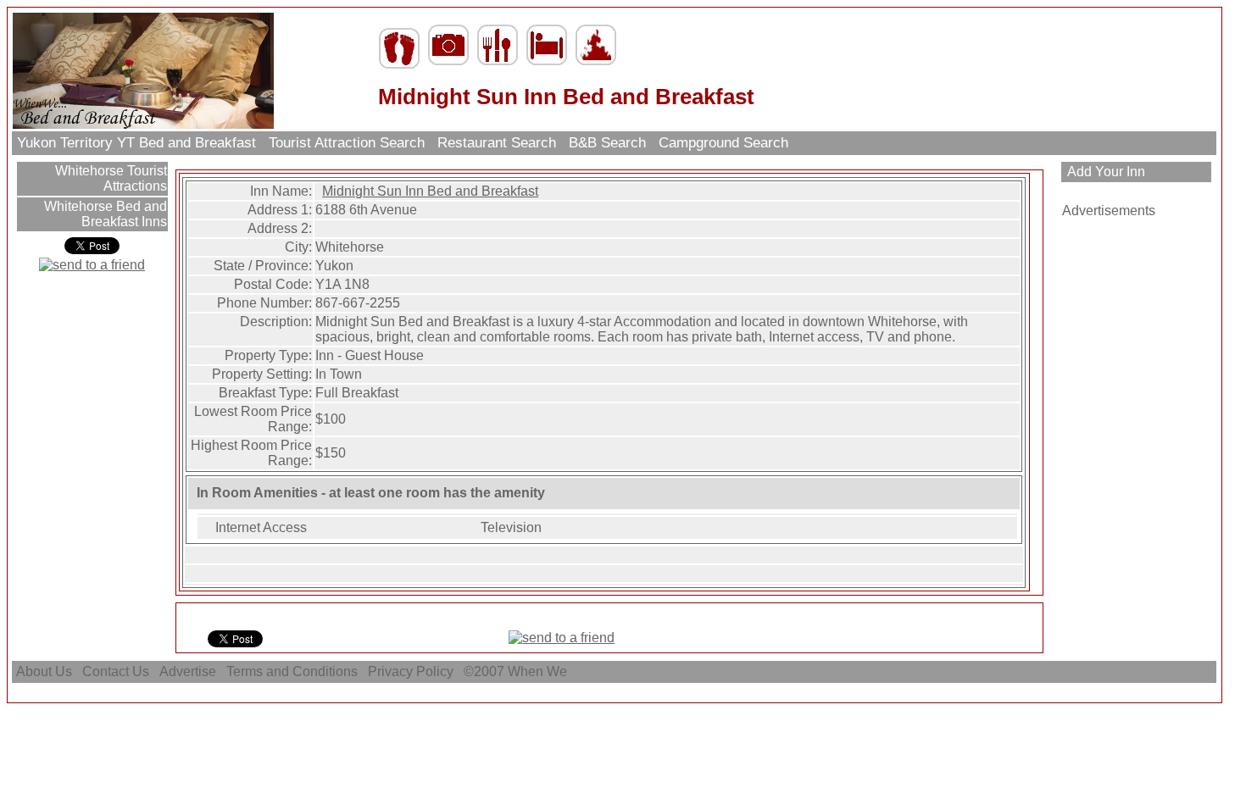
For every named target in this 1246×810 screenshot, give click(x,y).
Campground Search (723, 143)
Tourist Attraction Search (346, 143)
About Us (44, 671)
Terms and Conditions (292, 671)
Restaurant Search (496, 143)
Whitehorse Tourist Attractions (109, 178)
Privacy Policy (410, 671)
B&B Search (607, 143)
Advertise (188, 671)
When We (539, 671)
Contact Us (116, 671)
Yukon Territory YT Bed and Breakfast (136, 143)
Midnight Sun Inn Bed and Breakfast (430, 191)
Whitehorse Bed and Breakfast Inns (104, 214)
